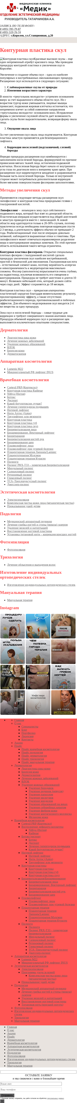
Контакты (27, 739)
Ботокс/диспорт (31, 836)
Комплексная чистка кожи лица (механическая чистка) (40, 502)
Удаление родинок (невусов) (46, 791)
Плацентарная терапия (35, 907)
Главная (19, 720)
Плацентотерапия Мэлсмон (24, 455)
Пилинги (12, 461)
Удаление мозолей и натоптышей (27, 527)
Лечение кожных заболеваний (25, 340)
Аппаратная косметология (30, 956)
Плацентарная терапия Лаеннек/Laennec (31, 452)
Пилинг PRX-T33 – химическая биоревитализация (38, 465)
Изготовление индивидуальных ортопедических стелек (41, 584)
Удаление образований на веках (48, 804)
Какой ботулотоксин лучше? (24, 403)
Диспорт (12, 400)
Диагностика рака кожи (21, 337)
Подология (21, 985)
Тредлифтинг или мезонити (24, 416)
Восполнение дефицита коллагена (42, 826)
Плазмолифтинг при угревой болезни (30, 448)
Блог (24, 729)
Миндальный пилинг (20, 468)
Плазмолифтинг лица (20, 445)
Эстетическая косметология (31, 965)
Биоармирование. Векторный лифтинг (31, 432)
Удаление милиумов (41, 797)
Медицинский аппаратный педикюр (29, 521)
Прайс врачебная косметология (40, 749)
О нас (17, 723)
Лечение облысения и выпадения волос (31, 564)
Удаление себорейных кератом (47, 807)
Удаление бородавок (41, 788)
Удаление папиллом (41, 794)
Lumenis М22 (15, 368)
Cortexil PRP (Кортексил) (22, 387)
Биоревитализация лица (22, 429)
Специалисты (29, 726)
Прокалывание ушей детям (23, 506)
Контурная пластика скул (22, 426)
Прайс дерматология (34, 755)
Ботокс (11, 397)
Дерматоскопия (16, 353)
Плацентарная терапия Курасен (26, 458)
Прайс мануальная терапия (37, 762)
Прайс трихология (32, 758)
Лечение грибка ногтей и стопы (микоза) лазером (37, 524)
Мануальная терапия (19, 600)
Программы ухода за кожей (38, 972)
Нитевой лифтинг (18, 410)
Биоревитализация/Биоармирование (43, 878)
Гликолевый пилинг (19, 477)
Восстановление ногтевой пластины (29, 531)
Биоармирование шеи (20, 442)
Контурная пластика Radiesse (25, 390)
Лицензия (27, 736)
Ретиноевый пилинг (19, 474)
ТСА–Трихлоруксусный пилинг (27, 481)
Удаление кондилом (41, 800)
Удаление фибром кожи (43, 810)
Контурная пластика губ (22, 422)
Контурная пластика (19, 419)
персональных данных (55, 1098)
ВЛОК (11, 347)
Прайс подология (32, 752)
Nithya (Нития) (16, 393)
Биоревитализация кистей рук (25, 439)
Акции (18, 742)
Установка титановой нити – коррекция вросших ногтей (41, 534)
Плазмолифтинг (31, 897)
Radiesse (34, 833)
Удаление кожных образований (26, 344)
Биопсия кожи (16, 350)
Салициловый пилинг (20, 471)
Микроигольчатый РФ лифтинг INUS (30, 372)
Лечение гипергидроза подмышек (28, 406)
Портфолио (28, 733)
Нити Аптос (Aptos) (19, 413)
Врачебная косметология (29, 820)
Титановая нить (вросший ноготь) (42, 1004)
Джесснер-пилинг (18, 484)
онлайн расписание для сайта (19, 714)
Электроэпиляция (18, 499)
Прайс (18, 745)
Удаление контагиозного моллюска (50, 813)
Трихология (21, 1017)
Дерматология (23, 765)
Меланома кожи (38, 817)
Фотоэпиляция (16, 549)
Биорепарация (16, 435)
